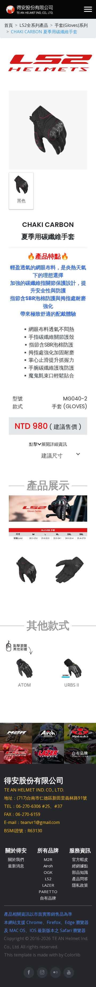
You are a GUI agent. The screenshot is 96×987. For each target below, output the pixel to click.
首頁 (8, 25)
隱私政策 (80, 885)
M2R (48, 859)
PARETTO (48, 891)
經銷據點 (80, 865)
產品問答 (80, 878)
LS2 (48, 878)
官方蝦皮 (80, 859)
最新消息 (16, 865)
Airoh (48, 865)
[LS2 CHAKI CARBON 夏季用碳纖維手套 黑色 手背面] (26, 569)
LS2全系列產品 (33, 25)
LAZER (48, 885)
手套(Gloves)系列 (71, 25)
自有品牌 (48, 898)
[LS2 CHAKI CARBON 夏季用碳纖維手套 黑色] (21, 184)
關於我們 (16, 859)
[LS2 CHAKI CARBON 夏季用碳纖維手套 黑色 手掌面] (69, 569)
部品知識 (80, 872)
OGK (48, 872)
